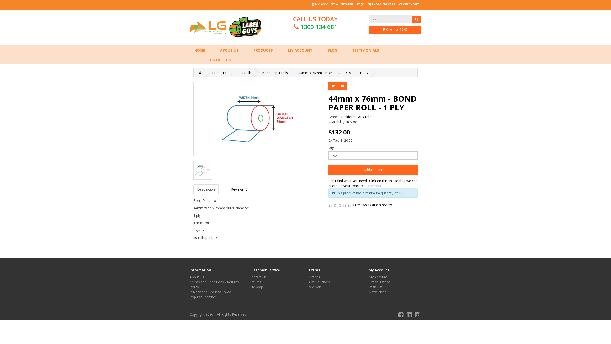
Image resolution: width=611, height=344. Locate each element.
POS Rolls (244, 72)
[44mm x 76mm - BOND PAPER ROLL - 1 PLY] (257, 119)
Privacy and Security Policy (210, 292)
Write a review (381, 205)
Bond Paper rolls (275, 72)
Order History (379, 282)
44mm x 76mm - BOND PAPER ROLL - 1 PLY (333, 72)
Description (206, 189)
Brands (314, 277)
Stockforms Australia (355, 116)
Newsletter (377, 292)
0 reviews (359, 205)
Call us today (315, 23)
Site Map (256, 287)
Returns (255, 282)
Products (263, 50)
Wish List (376, 287)
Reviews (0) (240, 189)
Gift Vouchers (319, 282)
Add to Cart (372, 169)
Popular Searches (203, 297)
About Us (229, 50)
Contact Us (219, 59)
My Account (300, 50)
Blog (332, 50)
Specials (315, 287)
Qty (331, 148)
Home (199, 50)
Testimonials (365, 50)
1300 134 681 (318, 27)
